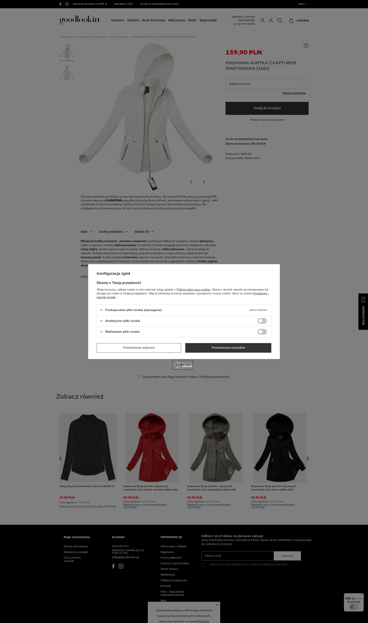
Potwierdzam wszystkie (228, 348)
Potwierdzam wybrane (139, 348)
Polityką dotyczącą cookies (194, 289)
